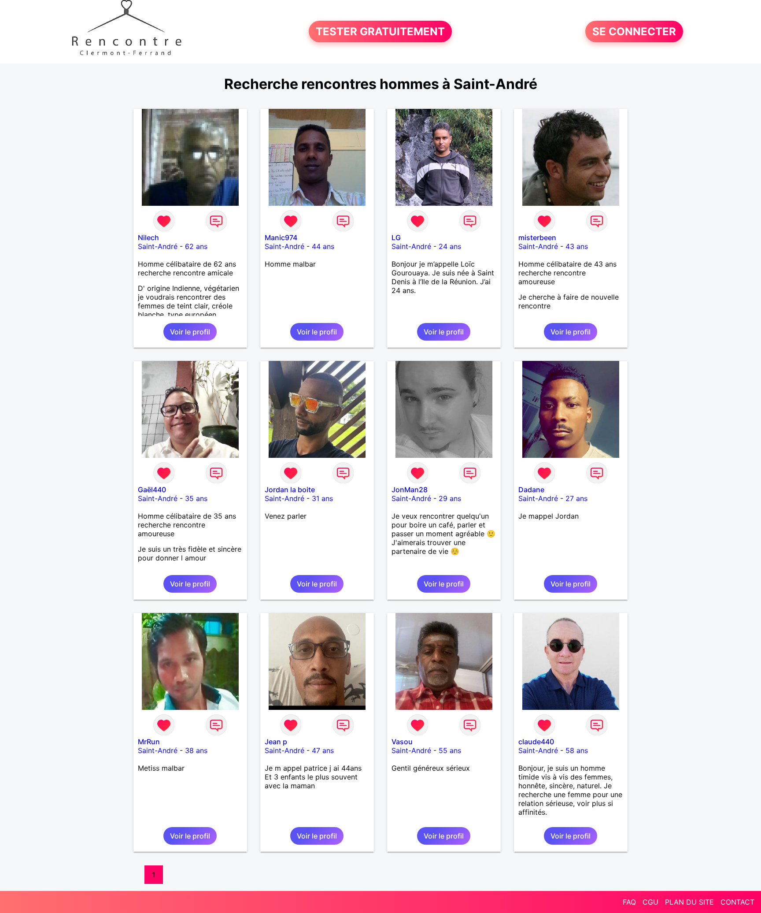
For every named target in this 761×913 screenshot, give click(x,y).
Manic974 (281, 237)
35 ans (196, 498)
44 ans (323, 246)
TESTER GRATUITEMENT (380, 31)
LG (396, 237)
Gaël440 (152, 489)
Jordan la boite (290, 489)
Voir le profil (190, 331)
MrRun (149, 741)
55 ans (450, 750)
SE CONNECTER (634, 31)
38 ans (196, 750)
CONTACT (737, 902)
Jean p (276, 741)
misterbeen (537, 237)
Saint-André (157, 246)
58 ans (576, 750)
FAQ (629, 902)
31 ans (322, 498)
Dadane (531, 489)
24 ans (450, 246)
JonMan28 (410, 489)
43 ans (576, 246)
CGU (650, 902)
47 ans (323, 750)
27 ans (576, 498)
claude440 (536, 741)
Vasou (402, 741)
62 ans (196, 246)
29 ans (450, 498)
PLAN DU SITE (689, 902)
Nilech (148, 237)
